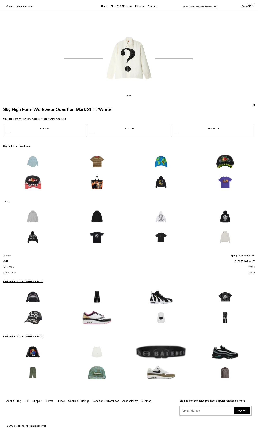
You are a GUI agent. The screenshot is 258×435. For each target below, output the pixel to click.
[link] (32, 161)
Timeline (152, 6)
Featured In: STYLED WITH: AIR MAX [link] (23, 281)
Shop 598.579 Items (121, 6)
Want (251, 5)
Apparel (36, 119)
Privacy (61, 401)
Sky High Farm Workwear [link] (17, 146)
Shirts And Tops (57, 119)
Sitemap (146, 401)
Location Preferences (106, 401)
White (251, 272)
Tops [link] (5, 201)
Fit (253, 105)
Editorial (139, 6)
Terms (49, 401)
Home (104, 6)
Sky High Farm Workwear (16, 119)
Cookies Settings (78, 401)
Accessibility (130, 401)
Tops (44, 119)
